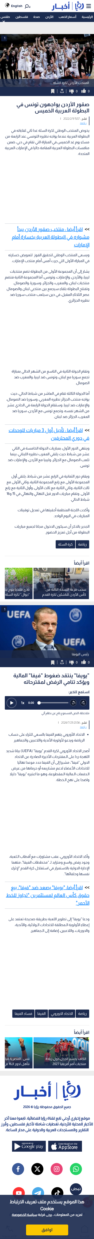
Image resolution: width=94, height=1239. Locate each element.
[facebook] (18, 1169)
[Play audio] (11, 702)
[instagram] (57, 1169)
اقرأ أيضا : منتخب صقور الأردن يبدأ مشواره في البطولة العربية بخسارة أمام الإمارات (50, 237)
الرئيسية (87, 17)
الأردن (49, 17)
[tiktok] (57, 1193)
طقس (5, 17)
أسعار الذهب (67, 17)
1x (22, 703)
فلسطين (21, 17)
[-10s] (73, 703)
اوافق (47, 1229)
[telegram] (38, 1193)
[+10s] (83, 703)
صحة (36, 17)
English (16, 6)
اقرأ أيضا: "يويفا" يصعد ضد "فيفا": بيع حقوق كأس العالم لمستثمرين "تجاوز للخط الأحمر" (47, 895)
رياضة (83, 123)
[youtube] (19, 1193)
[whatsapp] (76, 1169)
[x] (37, 1169)
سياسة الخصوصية (24, 1215)
